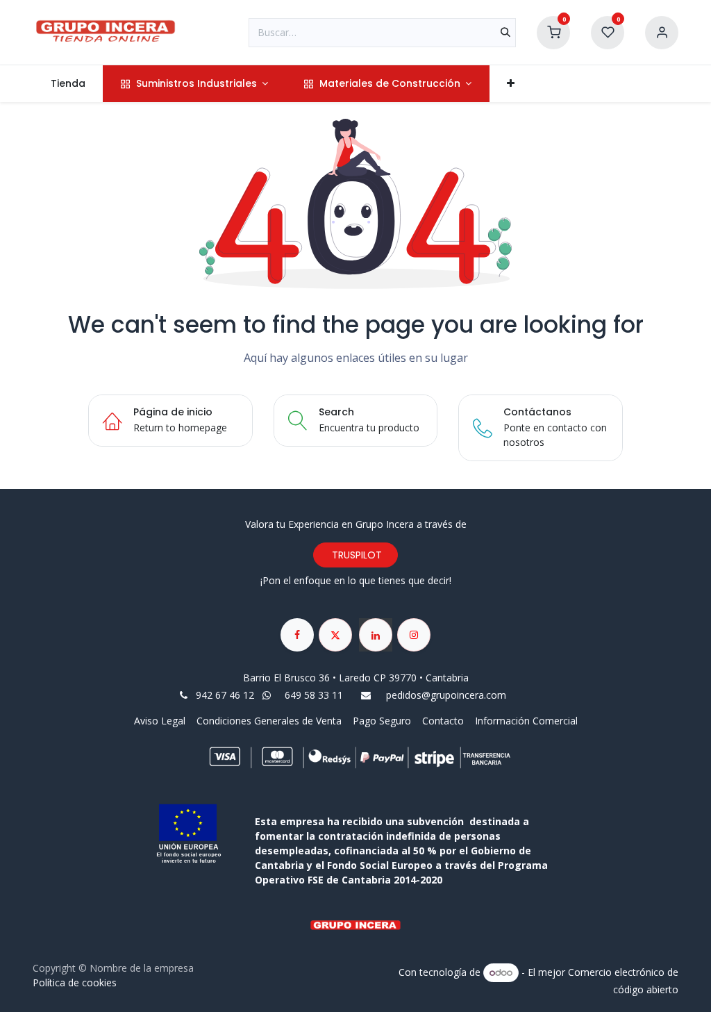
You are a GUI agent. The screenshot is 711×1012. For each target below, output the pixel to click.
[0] (553, 31)
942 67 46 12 (225, 695)
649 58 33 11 (315, 695)
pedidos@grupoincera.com (446, 695)
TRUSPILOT (355, 555)
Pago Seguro (382, 720)
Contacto (443, 720)
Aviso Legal (161, 720)
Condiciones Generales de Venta (269, 720)
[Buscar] (505, 33)
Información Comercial (526, 720)
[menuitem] (68, 83)
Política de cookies (75, 982)
